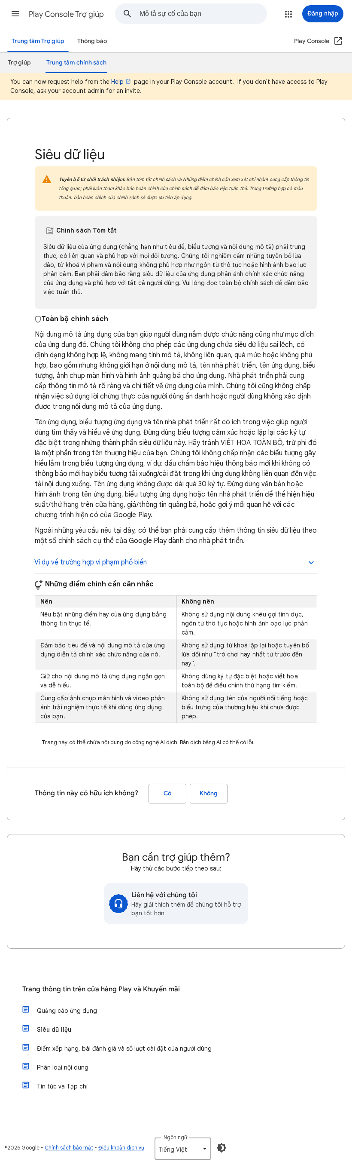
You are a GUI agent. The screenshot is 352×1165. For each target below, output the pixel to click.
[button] (15, 13)
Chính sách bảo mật (69, 1147)
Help (117, 82)
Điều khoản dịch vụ (121, 1147)
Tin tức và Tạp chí (62, 1086)
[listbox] (183, 1148)
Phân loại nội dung (62, 1067)
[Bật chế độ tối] (221, 1147)
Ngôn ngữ (175, 1137)
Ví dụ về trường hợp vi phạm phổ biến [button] (90, 562)
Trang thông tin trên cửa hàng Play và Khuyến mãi (101, 989)
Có (167, 793)
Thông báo (92, 41)
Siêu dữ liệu (54, 1029)
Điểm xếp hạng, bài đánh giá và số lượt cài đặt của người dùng (124, 1048)
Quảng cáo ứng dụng (67, 1011)
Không (209, 793)
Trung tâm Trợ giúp (38, 41)
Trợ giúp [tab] (19, 62)
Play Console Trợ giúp (66, 14)
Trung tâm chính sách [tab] (76, 62)
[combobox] (203, 14)
